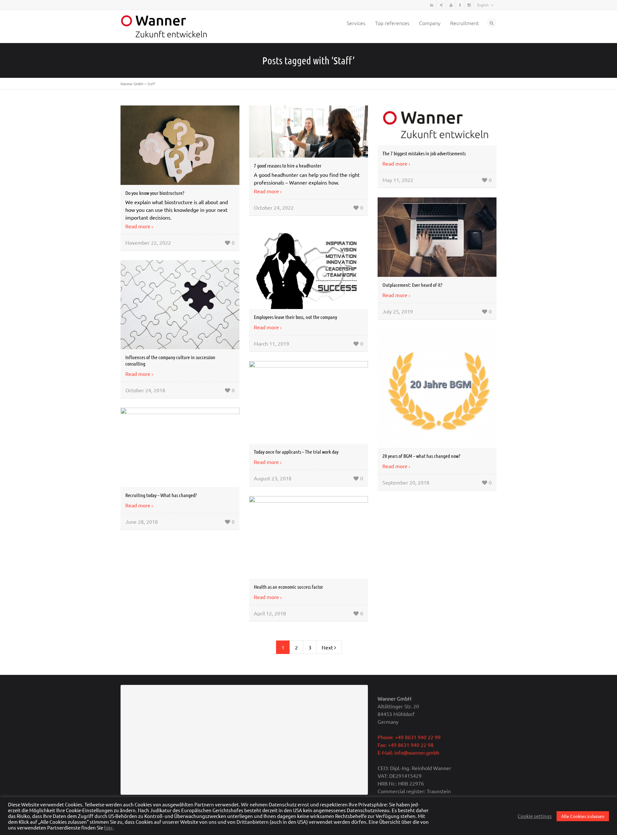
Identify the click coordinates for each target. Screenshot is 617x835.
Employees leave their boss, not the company (295, 317)
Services (356, 22)
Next (328, 647)
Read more (137, 226)
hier (108, 827)
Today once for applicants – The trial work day (296, 452)
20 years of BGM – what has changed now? (421, 456)
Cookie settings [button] (535, 816)
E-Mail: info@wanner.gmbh (408, 752)
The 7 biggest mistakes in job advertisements (424, 153)
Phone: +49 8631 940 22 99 (409, 737)
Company (430, 22)
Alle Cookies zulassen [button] (582, 816)
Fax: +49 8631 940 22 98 (406, 744)
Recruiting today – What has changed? (161, 495)
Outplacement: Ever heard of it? (412, 285)
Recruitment (464, 22)
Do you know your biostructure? (154, 193)
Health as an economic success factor (288, 587)
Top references (392, 22)
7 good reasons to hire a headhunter (287, 165)
